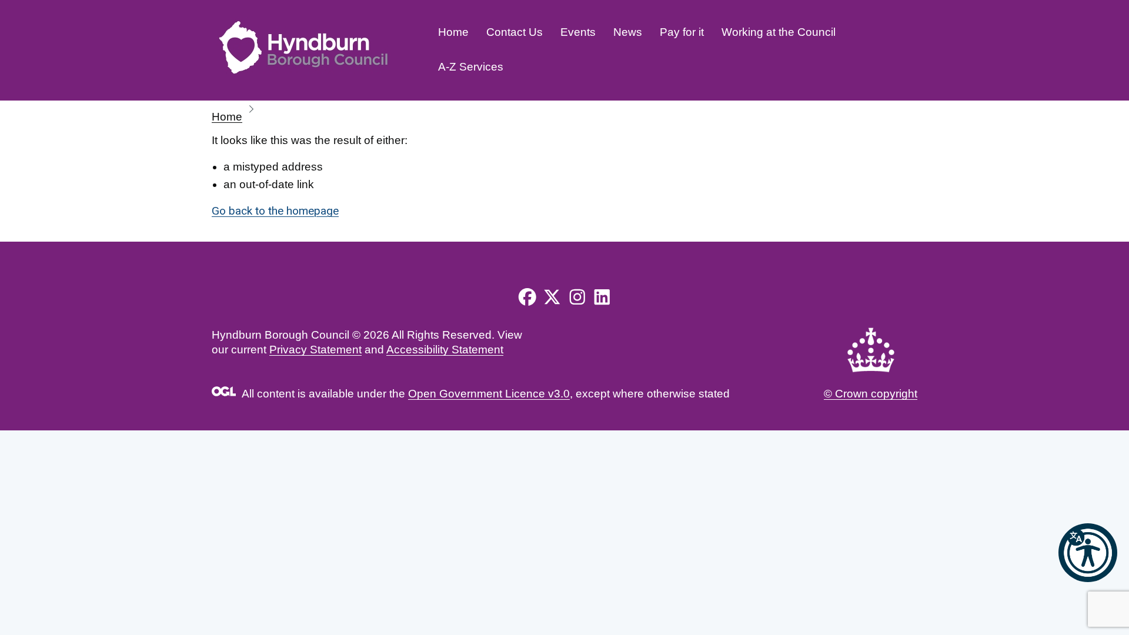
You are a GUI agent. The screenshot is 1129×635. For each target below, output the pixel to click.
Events (578, 32)
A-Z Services (470, 67)
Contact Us (514, 32)
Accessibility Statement (444, 349)
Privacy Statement (315, 349)
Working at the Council (779, 32)
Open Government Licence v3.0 (489, 393)
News (627, 32)
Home (453, 32)
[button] (1087, 552)
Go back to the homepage (275, 211)
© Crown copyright (870, 393)
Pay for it (682, 32)
